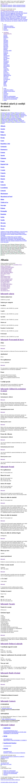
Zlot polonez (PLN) (5, 290)
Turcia (2, 229)
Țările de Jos (4, 202)
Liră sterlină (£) (4, 289)
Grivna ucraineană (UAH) (6, 279)
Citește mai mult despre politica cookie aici (10, 779)
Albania (3, 126)
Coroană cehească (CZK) (6, 268)
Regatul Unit (4, 164)
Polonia (3, 208)
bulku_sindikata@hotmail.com (9, 719)
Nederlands (23, 16)
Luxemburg (4, 187)
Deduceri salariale (15, 644)
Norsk (14, 16)
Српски (20, 19)
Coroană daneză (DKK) (6, 269)
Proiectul (5, 95)
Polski (7, 18)
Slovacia (3, 226)
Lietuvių (11, 15)
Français (3, 14)
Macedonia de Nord (6, 196)
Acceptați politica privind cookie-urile (9, 782)
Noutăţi (5, 28)
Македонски (4, 16)
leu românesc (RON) (5, 285)
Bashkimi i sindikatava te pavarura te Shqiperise (14, 752)
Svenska (25, 19)
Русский (23, 18)
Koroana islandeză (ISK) (6, 280)
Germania (4, 146)
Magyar (20, 14)
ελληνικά (8, 13)
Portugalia (4, 211)
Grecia (2, 167)
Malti (10, 16)
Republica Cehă (5, 143)
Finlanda (3, 158)
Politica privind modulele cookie (10, 97)
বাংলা (12, 11)
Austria (3, 129)
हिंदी (11, 14)
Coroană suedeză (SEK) (6, 271)
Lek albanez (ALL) (17, 264)
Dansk (21, 11)
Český (16, 11)
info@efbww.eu (4, 764)
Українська (8, 20)
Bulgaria (3, 135)
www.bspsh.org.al (7, 751)
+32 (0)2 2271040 (5, 763)
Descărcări (5, 30)
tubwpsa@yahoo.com (7, 708)
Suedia (3, 220)
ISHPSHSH (6, 728)
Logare (5, 100)
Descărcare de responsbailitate (10, 98)
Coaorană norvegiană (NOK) (7, 267)
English (13, 13)
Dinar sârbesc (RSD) (5, 273)
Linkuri (12, 725)
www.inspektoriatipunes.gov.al (10, 730)
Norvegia (3, 205)
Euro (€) (2, 275)
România (3, 214)
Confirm (2, 3)
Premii (11, 467)
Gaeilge (7, 14)
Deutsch (3, 13)
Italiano (7, 15)
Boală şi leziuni (14, 673)
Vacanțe (12, 604)
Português (12, 18)
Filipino (3, 18)
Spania (3, 155)
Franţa (3, 161)
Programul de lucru (16, 340)
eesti (22, 13)
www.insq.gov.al (7, 745)
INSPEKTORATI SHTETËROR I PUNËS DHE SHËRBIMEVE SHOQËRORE (14, 732)
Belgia (2, 132)
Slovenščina (10, 19)
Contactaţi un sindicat (8, 26)
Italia (2, 182)
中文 (25, 20)
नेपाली (18, 16)
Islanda (3, 179)
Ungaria (3, 173)
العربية (3, 11)
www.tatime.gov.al (7, 739)
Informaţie (5, 294)
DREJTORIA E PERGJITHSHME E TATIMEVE (15, 740)
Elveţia (3, 137)
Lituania (3, 185)
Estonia (3, 152)
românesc (3, 10)
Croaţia (3, 170)
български (8, 11)
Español (18, 13)
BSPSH (5, 748)
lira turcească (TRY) (5, 288)
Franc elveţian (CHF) (5, 277)
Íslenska (3, 15)
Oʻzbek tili (14, 20)
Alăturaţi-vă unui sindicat (9, 27)
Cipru (2, 140)
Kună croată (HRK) (5, 281)
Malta (2, 199)
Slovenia (3, 223)
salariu (11, 294)
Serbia (2, 217)
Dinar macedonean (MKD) (7, 272)
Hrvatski (15, 14)
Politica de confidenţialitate (9, 96)
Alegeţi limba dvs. (10, 10)
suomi (25, 13)
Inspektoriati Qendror (9, 743)
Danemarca (4, 149)
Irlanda (3, 176)
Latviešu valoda (18, 15)
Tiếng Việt (20, 20)
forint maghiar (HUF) (5, 276)
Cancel (6, 3)
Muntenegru (4, 193)
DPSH (5, 736)
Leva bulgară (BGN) (5, 286)
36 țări (4, 24)
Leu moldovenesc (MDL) (6, 284)
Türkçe (2, 20)
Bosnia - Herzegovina (5, 266)
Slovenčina (4, 19)
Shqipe (15, 19)
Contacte (12, 701)
